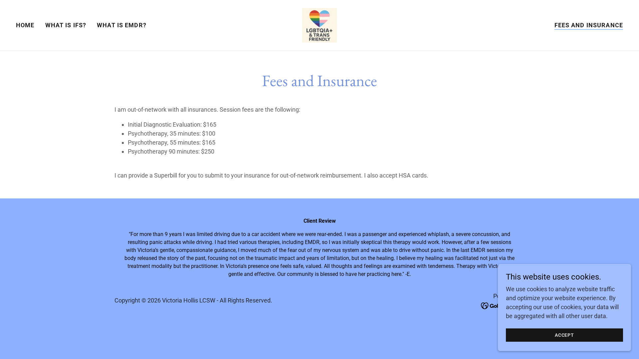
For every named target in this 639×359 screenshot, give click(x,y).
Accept (564, 335)
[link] (319, 24)
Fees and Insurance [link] (588, 25)
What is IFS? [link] (66, 25)
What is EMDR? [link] (121, 25)
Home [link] (25, 25)
